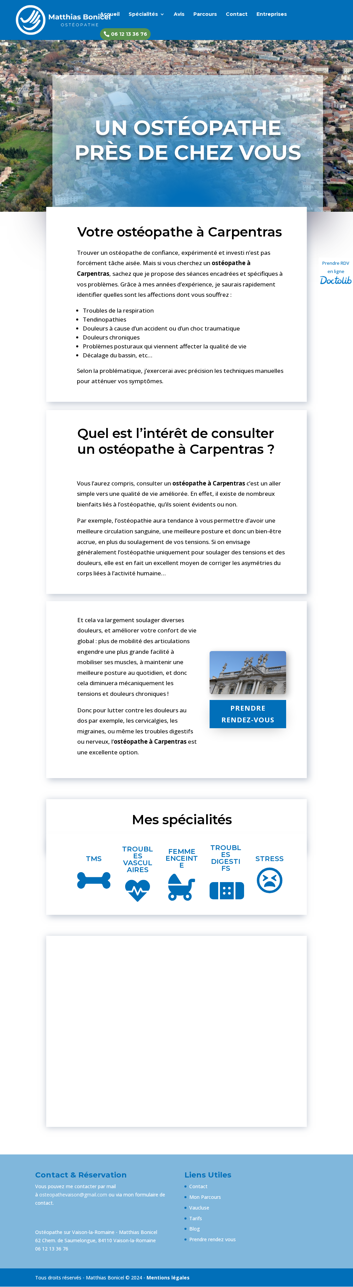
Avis (179, 14)
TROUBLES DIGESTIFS (225, 858)
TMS (94, 859)
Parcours (205, 14)
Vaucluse (199, 1207)
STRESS (269, 859)
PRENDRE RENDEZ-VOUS (247, 713)
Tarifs (195, 1218)
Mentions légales (168, 1277)
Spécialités (143, 14)
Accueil (110, 14)
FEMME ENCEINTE (181, 858)
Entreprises (271, 14)
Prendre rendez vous (212, 1239)
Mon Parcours (205, 1197)
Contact (237, 14)
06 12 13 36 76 (125, 34)
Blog (194, 1228)
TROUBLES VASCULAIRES (137, 859)
